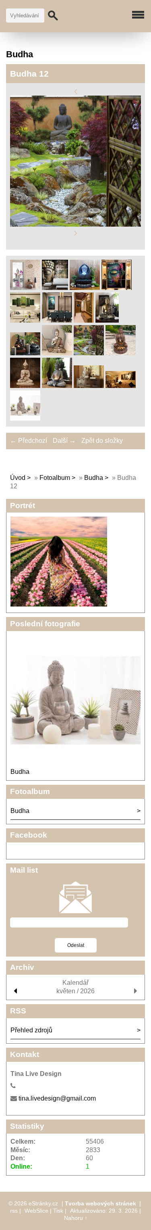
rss (14, 1210)
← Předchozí (28, 440)
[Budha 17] (120, 385)
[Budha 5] (116, 287)
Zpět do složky (102, 440)
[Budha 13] (120, 353)
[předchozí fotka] (75, 91)
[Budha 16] (89, 385)
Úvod (17, 477)
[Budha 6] (25, 320)
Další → (64, 440)
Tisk (58, 1210)
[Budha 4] (85, 287)
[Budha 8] (84, 320)
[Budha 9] (107, 320)
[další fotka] (75, 233)
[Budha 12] (89, 353)
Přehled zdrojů (31, 1030)
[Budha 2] (25, 287)
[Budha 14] (25, 385)
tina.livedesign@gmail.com (57, 1098)
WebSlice (36, 1210)
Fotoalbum (54, 477)
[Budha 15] (57, 385)
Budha (93, 477)
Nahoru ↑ (75, 1218)
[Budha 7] (57, 320)
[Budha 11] (57, 353)
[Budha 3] (55, 287)
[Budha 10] (25, 353)
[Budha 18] (25, 418)
